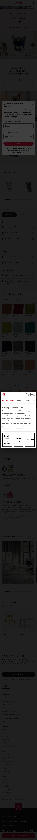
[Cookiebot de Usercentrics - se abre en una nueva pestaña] (26, 394)
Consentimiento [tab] (8, 400)
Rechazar (30, 440)
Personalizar (19, 438)
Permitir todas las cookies (7, 439)
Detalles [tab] (20, 400)
